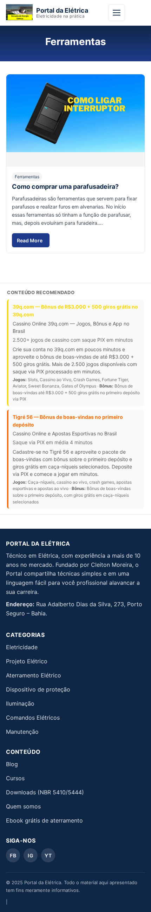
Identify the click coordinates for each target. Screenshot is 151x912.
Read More (33, 242)
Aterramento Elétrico (33, 675)
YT (48, 855)
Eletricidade (22, 647)
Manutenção (22, 731)
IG (30, 855)
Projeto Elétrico (26, 661)
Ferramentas (27, 176)
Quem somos (23, 806)
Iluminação (20, 703)
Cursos (15, 778)
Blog (12, 764)
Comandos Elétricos (33, 717)
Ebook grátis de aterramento (44, 820)
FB (13, 855)
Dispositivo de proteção (38, 689)
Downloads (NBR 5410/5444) (45, 792)
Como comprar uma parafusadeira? (65, 186)
